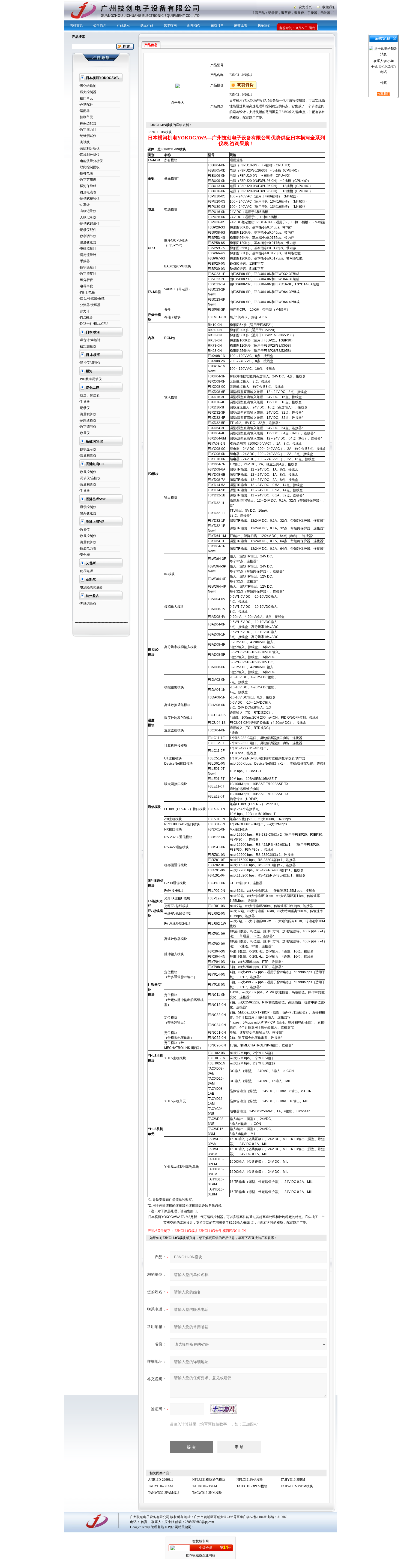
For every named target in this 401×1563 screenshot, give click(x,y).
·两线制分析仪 (89, 148)
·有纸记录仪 (87, 211)
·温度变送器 (87, 242)
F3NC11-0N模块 (186, 1231)
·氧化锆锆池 (87, 86)
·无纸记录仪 (87, 217)
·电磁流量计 (87, 249)
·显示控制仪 (87, 507)
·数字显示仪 (87, 449)
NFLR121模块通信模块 (208, 1480)
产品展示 (123, 25)
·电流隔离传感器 (91, 587)
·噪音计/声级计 (89, 340)
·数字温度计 (87, 267)
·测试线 (84, 142)
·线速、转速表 (89, 395)
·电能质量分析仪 (91, 161)
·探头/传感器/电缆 (91, 299)
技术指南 (170, 25)
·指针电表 (86, 173)
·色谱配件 (86, 104)
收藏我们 (329, 7)
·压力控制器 (87, 92)
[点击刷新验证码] (223, 1409)
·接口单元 (86, 98)
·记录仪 (84, 408)
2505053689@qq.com (199, 1522)
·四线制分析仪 (89, 155)
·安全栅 (84, 555)
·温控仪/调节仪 (89, 363)
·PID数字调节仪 (90, 379)
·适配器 (84, 111)
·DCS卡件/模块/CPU (93, 324)
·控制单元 (86, 117)
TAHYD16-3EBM (293, 1480)
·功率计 (84, 205)
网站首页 (76, 25)
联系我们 (264, 25)
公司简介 (99, 25)
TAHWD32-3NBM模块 (297, 1486)
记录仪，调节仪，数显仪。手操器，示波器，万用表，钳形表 (309, 13)
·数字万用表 (87, 180)
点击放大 (177, 103)
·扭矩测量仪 (87, 346)
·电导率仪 (86, 286)
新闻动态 (193, 25)
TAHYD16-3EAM (160, 1486)
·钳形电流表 (87, 192)
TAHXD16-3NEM (204, 1486)
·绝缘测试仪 (87, 136)
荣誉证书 (240, 25)
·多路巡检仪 (87, 420)
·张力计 (84, 311)
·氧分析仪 (86, 280)
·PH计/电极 (87, 292)
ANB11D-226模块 (160, 1480)
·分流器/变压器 (89, 305)
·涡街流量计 (87, 255)
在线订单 (217, 25)
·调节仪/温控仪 (89, 478)
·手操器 (84, 261)
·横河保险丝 (87, 186)
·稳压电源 (86, 571)
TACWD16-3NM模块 (207, 1493)
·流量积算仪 (87, 414)
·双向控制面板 (89, 167)
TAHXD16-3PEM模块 (252, 1486)
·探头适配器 (87, 123)
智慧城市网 (200, 1541)
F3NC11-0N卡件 (210, 1231)
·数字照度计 (87, 274)
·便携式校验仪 (89, 198)
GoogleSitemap (140, 1527)
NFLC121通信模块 (250, 1480)
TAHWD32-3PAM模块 (164, 1493)
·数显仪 (84, 433)
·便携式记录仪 (89, 223)
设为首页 (305, 7)
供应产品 (146, 25)
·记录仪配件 (87, 230)
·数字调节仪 (87, 236)
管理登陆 (157, 1527)
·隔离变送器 (87, 513)
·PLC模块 (85, 317)
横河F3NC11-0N (234, 1231)
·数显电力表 (87, 548)
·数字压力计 (87, 130)
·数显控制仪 (87, 472)
